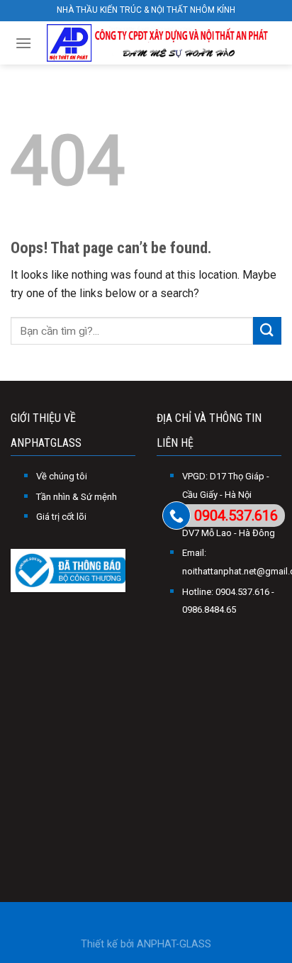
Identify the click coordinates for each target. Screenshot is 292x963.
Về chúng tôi (61, 476)
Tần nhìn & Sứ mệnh (76, 496)
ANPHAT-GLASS (174, 944)
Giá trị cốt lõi (61, 516)
